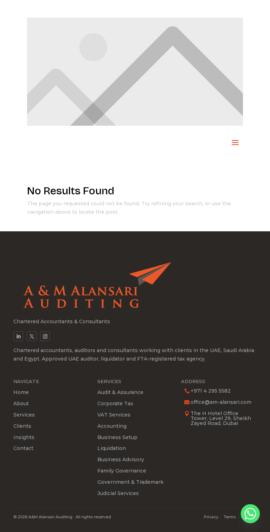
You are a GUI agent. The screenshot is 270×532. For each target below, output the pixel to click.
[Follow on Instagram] (45, 336)
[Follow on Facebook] (32, 336)
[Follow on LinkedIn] (18, 336)
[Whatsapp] (250, 513)
